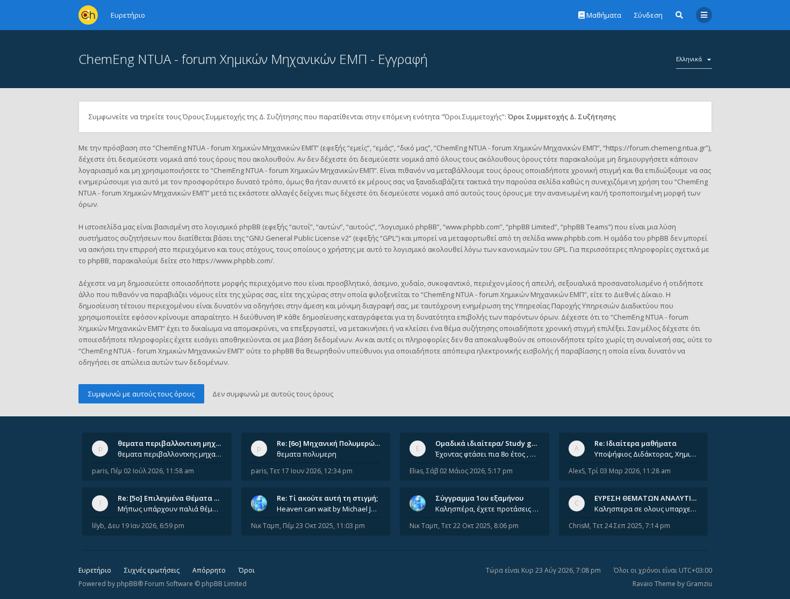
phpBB (127, 583)
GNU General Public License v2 (299, 238)
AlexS (577, 470)
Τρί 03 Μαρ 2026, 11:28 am (629, 470)
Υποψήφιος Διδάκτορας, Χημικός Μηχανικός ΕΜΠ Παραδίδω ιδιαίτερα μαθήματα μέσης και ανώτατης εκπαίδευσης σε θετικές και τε (646, 454)
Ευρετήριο (94, 570)
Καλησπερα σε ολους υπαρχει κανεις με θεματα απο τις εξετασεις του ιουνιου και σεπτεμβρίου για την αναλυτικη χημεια (646, 509)
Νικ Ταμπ (265, 525)
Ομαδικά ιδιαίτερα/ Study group (491, 443)
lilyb (98, 525)
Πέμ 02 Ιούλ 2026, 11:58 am (152, 470)
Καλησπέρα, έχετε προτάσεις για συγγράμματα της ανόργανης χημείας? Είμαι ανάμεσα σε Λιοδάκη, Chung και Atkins (487, 509)
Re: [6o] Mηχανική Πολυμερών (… (332, 443)
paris (99, 470)
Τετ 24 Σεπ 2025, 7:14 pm (631, 525)
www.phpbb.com (574, 238)
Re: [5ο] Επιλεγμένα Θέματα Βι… (172, 498)
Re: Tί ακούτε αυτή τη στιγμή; (327, 498)
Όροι (247, 570)
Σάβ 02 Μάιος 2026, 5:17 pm (469, 470)
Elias (416, 470)
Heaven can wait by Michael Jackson (329, 509)
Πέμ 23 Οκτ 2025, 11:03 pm (324, 525)
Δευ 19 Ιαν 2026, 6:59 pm (145, 525)
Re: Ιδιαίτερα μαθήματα (635, 443)
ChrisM (579, 525)
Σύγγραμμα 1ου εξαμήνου (479, 498)
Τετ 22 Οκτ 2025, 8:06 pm (480, 525)
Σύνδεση (648, 15)
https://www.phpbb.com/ (232, 260)
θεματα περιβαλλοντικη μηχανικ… (177, 443)
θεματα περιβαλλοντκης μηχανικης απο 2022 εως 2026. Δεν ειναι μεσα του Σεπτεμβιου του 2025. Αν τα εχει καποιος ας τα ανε (170, 454)
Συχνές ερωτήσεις (151, 570)
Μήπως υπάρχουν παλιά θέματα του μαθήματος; (170, 509)
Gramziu (699, 583)
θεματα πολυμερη (306, 454)
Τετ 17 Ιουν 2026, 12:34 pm (311, 470)
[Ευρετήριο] (88, 15)
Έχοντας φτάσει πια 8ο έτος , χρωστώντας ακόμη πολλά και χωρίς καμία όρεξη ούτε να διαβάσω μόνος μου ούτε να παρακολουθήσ (487, 454)
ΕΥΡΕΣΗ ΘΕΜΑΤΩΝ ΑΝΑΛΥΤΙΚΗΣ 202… (659, 498)
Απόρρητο (209, 570)
